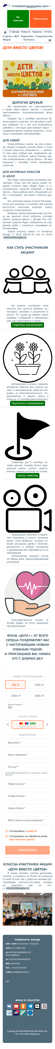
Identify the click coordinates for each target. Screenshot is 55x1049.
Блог (7, 981)
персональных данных (22, 839)
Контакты (29, 39)
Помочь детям (40, 19)
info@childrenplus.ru (15, 237)
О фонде (14, 31)
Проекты (37, 31)
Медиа (7, 39)
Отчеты (48, 31)
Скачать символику (27, 475)
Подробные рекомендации (27, 324)
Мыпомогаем (18, 19)
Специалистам (43, 36)
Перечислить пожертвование (28, 403)
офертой (32, 831)
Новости (26, 31)
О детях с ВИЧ (11, 36)
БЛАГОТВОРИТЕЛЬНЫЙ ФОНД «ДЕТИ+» (31, 6)
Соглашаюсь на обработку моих (28, 838)
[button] (15, 684)
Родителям (27, 36)
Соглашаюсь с (23, 831)
